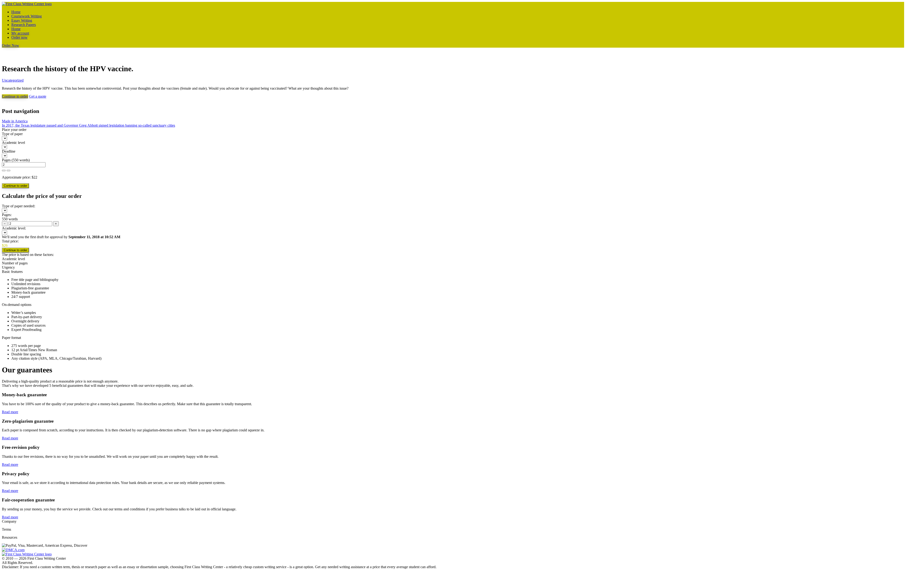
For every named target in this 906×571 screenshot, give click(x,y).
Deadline (8, 151)
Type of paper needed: (18, 206)
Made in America (15, 121)
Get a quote (37, 96)
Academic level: (14, 228)
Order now (19, 37)
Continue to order (15, 96)
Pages (6, 160)
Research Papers (23, 25)
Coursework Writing (26, 16)
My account (20, 33)
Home (16, 12)
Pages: (7, 215)
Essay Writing (21, 20)
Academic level (13, 143)
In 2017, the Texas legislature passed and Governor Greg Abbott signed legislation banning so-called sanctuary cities (88, 125)
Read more (10, 412)
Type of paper (12, 134)
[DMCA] (13, 550)
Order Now (10, 45)
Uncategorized (13, 80)
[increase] (4, 170)
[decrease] (8, 170)
